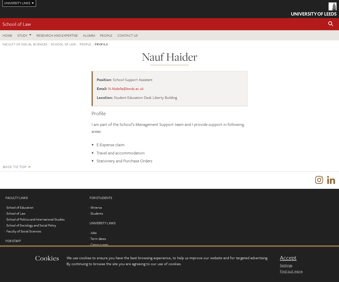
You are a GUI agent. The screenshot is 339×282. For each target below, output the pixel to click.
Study (22, 35)
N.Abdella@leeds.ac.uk (126, 88)
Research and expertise (57, 35)
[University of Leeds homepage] (314, 9)
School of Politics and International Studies (35, 219)
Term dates (98, 238)
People (106, 35)
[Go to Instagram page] (319, 180)
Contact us (127, 35)
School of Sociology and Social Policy (31, 225)
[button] (331, 24)
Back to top (14, 166)
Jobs (93, 232)
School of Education (20, 207)
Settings (286, 265)
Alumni (89, 35)
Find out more (291, 271)
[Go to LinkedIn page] (331, 180)
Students (97, 213)
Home (7, 35)
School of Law (16, 24)
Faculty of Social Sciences (24, 44)
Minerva (96, 207)
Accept (288, 258)
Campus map (99, 244)
